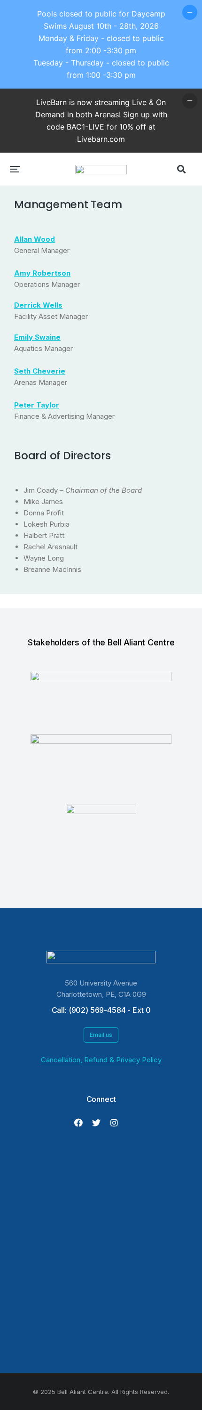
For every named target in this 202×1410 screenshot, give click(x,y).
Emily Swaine (37, 337)
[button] (15, 169)
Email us (101, 1034)
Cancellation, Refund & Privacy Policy (101, 1059)
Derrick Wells (38, 305)
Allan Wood (34, 239)
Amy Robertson (42, 273)
